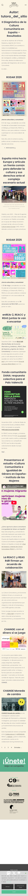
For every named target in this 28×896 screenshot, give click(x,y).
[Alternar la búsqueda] (2, 5)
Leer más (9, 882)
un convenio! (22, 436)
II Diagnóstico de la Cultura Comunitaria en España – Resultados (14, 29)
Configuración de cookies (20, 886)
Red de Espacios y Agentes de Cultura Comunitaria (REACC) (14, 546)
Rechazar (8, 886)
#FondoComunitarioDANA (11, 430)
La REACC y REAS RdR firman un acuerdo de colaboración (14, 562)
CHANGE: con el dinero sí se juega (14, 631)
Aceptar (14, 891)
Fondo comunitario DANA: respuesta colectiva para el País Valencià (14, 377)
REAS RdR (20, 341)
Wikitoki (9, 736)
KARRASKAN (20, 734)
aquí (3, 361)
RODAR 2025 (14, 240)
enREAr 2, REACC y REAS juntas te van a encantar (14, 318)
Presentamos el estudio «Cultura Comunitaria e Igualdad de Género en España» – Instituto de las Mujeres (14, 470)
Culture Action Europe (8, 226)
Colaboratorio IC (10, 734)
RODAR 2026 (14, 77)
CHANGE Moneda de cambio (14, 692)
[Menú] (25, 5)
